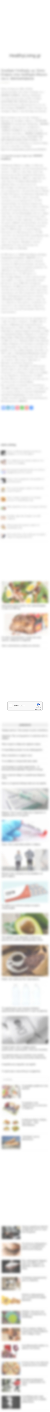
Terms (39, 709)
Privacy (36, 709)
